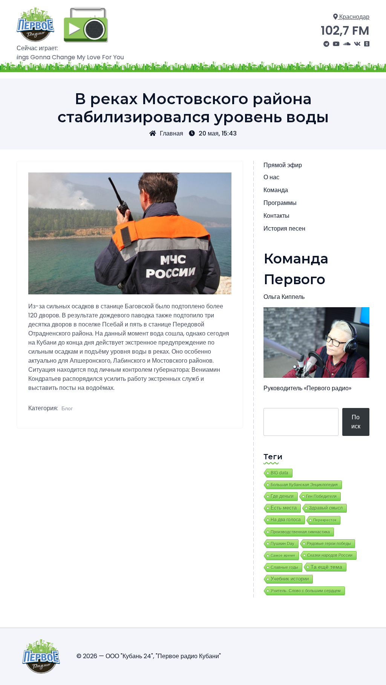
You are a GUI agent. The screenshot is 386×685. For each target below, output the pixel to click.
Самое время (283, 555)
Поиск (355, 422)
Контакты (276, 215)
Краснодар (353, 16)
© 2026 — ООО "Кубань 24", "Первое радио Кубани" (149, 656)
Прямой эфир (282, 165)
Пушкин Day (282, 543)
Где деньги (282, 496)
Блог (67, 408)
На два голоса (286, 519)
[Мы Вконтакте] (357, 44)
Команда (275, 190)
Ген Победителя (321, 496)
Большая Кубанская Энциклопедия (304, 484)
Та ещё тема (326, 567)
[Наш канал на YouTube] (336, 44)
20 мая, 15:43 (218, 133)
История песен (284, 228)
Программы (280, 203)
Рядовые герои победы (329, 543)
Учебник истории (290, 579)
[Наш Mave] (347, 44)
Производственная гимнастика (300, 532)
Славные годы (284, 567)
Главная (171, 133)
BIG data (279, 473)
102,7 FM (345, 30)
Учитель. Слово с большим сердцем (306, 590)
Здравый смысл (326, 508)
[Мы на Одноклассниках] (366, 44)
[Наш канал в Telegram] (326, 44)
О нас (271, 177)
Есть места (284, 508)
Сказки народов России (329, 555)
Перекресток (324, 520)
